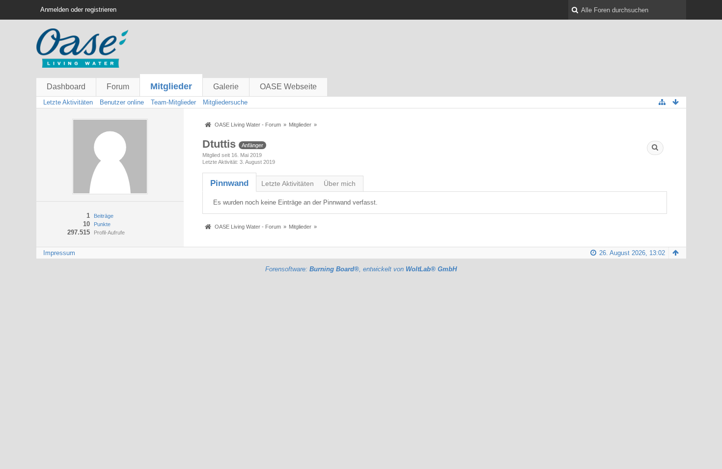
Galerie (226, 86)
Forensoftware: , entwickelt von (361, 269)
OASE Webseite (288, 86)
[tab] (229, 183)
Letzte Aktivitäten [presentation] (287, 183)
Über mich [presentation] (340, 183)
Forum (118, 86)
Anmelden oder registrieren (78, 9)
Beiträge (103, 216)
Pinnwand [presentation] (229, 183)
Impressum (59, 253)
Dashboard (66, 86)
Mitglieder (171, 86)
